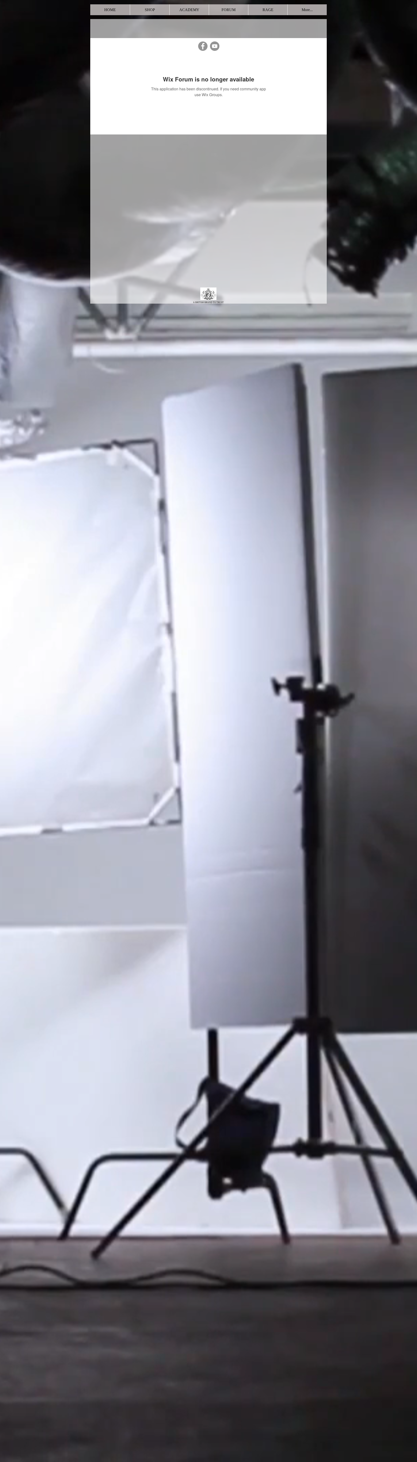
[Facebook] (203, 46)
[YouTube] (214, 46)
